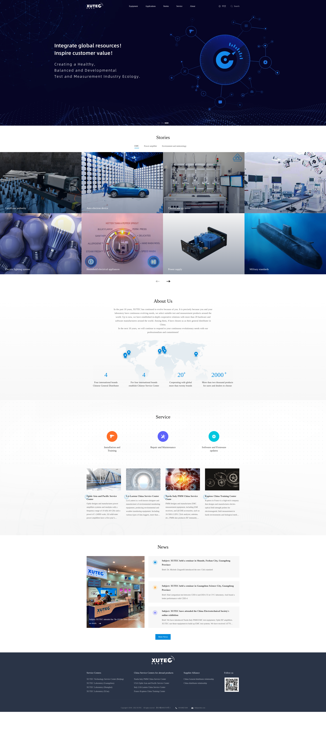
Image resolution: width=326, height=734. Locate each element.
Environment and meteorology (174, 146)
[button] (157, 282)
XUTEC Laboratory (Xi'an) (98, 691)
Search (236, 6)
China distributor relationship (195, 683)
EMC (136, 146)
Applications (150, 6)
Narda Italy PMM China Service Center (150, 679)
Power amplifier (150, 146)
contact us (193, 75)
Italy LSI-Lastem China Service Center (149, 687)
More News (163, 637)
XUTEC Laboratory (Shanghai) (99, 687)
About (192, 6)
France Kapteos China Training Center (149, 691)
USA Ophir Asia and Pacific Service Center (151, 683)
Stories (166, 6)
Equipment (133, 6)
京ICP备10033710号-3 (163, 708)
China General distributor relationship (199, 679)
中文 (224, 6)
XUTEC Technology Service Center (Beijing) (105, 679)
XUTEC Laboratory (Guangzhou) (100, 683)
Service (179, 6)
